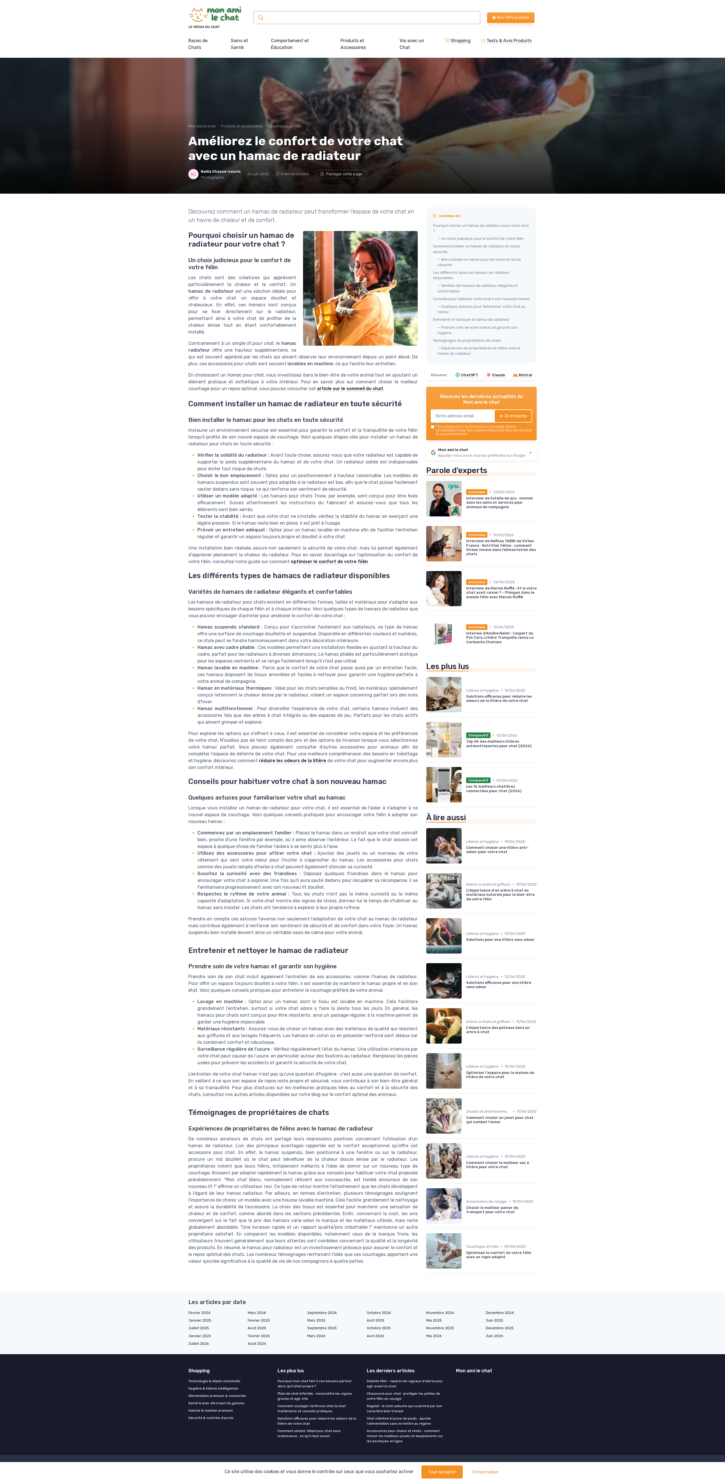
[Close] (465, 724)
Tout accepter (442, 1471)
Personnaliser (485, 1471)
